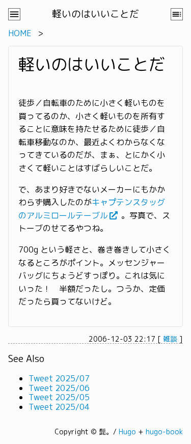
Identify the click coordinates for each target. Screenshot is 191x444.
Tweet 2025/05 (59, 397)
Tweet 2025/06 (59, 388)
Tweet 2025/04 (59, 406)
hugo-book (164, 431)
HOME (20, 33)
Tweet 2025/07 (59, 378)
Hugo (127, 431)
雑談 (170, 339)
